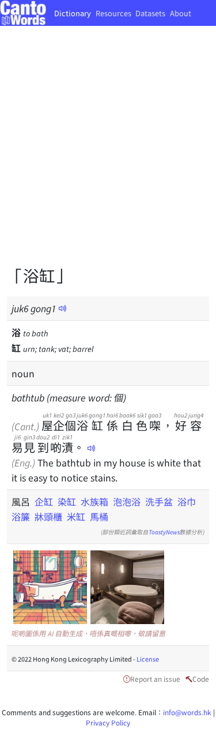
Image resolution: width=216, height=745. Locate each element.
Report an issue (155, 678)
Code (200, 678)
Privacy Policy (108, 722)
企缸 (44, 501)
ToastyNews (164, 531)
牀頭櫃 (48, 516)
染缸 (67, 501)
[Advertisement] (108, 154)
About (180, 12)
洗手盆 (159, 501)
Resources (113, 12)
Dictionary (72, 12)
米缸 (76, 516)
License (148, 658)
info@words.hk (187, 712)
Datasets (150, 12)
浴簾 (21, 516)
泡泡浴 (127, 501)
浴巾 (186, 501)
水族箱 (94, 501)
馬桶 (99, 516)
